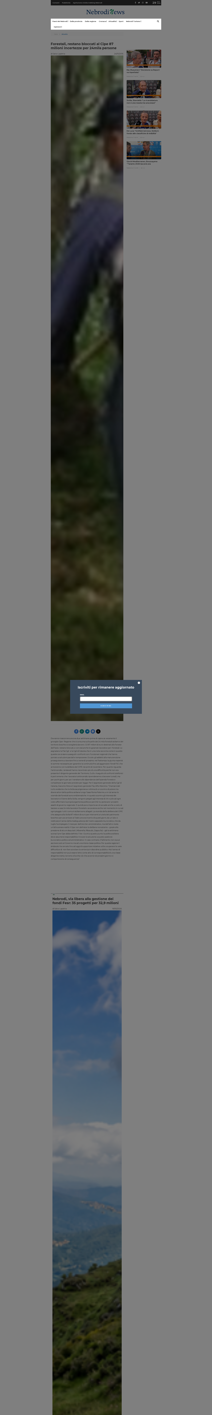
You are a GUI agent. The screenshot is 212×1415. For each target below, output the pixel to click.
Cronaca (102, 21)
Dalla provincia (76, 21)
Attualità (112, 21)
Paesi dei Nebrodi (59, 21)
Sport (121, 21)
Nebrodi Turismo (133, 21)
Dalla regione (90, 21)
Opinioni (57, 27)
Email (82, 695)
